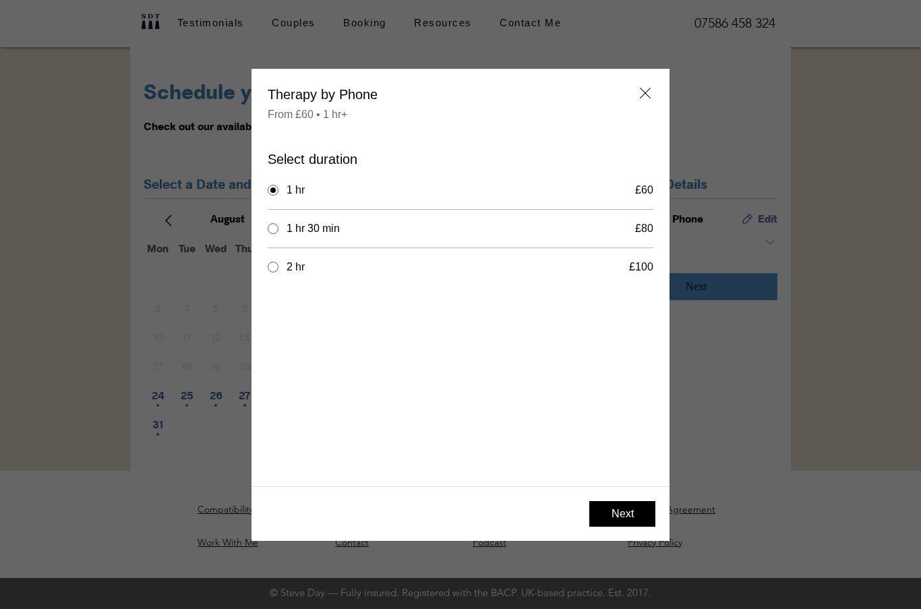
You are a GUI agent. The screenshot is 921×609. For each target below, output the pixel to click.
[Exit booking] (645, 93)
